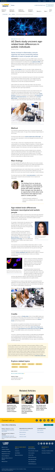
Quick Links (50, 5)
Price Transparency (32, 461)
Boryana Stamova (15, 237)
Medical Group (4, 461)
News (10, 14)
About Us (17, 448)
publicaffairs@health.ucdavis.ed (8, 430)
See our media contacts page (17, 373)
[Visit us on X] (46, 443)
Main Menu (4, 1)
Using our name (22, 434)
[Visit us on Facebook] (37, 420)
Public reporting (40, 430)
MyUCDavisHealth (31, 448)
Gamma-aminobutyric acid (21, 252)
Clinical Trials (30, 455)
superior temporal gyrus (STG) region (33, 136)
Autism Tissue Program (36, 327)
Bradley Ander (25, 316)
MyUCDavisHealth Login (40, 5)
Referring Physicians (32, 457)
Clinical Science (31, 364)
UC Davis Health (5, 14)
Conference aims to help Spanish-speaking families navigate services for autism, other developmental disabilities (27, 409)
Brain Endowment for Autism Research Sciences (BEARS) (31, 328)
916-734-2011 (4, 437)
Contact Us (17, 450)
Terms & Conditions (19, 469)
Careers (44, 1)
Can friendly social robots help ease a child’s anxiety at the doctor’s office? (41, 407)
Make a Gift (48, 425)
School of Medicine (5, 455)
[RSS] (52, 420)
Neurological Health (23, 366)
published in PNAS (36, 62)
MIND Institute (14, 39)
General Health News (16, 364)
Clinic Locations (31, 453)
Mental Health (38, 364)
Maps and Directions (19, 455)
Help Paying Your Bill (32, 459)
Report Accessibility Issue (8, 470)
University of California (46, 453)
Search (51, 1)
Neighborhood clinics (6, 453)
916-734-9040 (4, 431)
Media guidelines (22, 432)
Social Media (17, 453)
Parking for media (22, 436)
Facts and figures (40, 432)
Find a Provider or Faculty (33, 450)
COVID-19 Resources (32, 463)
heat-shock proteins (31, 175)
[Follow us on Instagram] (41, 420)
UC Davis (43, 448)
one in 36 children (18, 69)
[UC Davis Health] (5, 443)
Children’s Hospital (5, 449)
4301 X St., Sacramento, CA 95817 (47, 469)
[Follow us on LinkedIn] (44, 420)
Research (24, 364)
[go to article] (13, 399)
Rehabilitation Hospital (6, 451)
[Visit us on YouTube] (48, 420)
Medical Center (5, 447)
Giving (39, 1)
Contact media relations (23, 430)
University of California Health (47, 450)
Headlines (13, 14)
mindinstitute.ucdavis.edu (40, 355)
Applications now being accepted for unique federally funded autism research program (12, 408)
